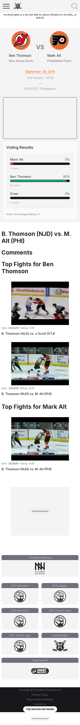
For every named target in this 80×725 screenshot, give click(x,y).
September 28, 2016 (40, 72)
